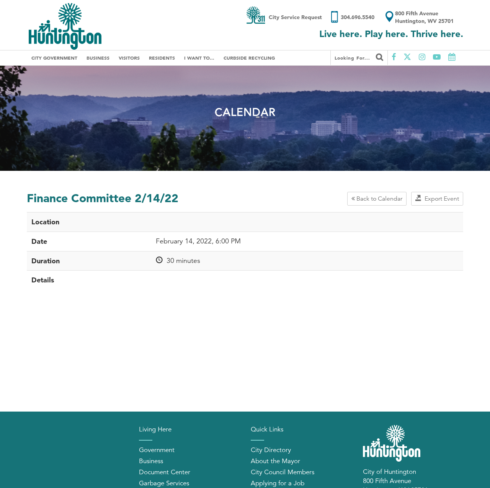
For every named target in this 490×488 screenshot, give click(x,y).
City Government (54, 58)
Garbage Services (164, 483)
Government (157, 450)
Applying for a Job (277, 483)
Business (98, 58)
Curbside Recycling (249, 58)
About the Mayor (275, 461)
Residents (162, 58)
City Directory (271, 450)
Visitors (129, 58)
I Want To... (199, 58)
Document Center (164, 472)
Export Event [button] (440, 199)
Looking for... (353, 58)
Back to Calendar (378, 199)
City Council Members (282, 472)
